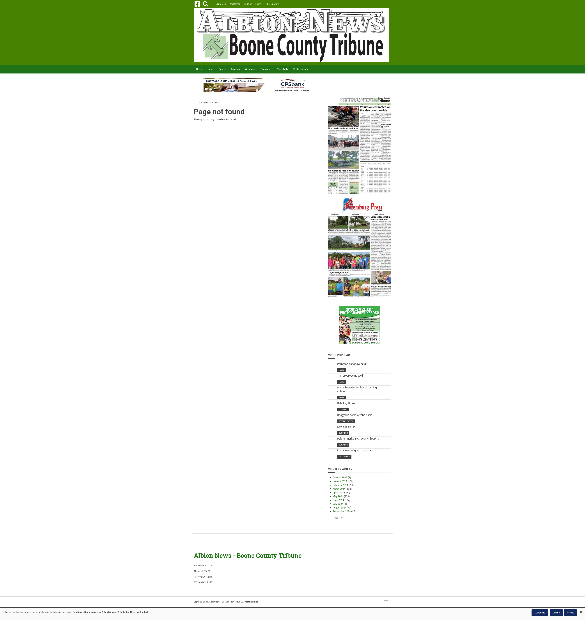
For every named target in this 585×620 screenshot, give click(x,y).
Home (201, 103)
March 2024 (339, 488)
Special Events (346, 421)
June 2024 (338, 500)
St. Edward (344, 457)
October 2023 (340, 477)
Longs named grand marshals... (356, 450)
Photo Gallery (272, 4)
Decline (556, 612)
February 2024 (340, 485)
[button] (205, 4)
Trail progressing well (350, 375)
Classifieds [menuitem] (282, 69)
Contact (387, 600)
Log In (258, 4)
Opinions (343, 409)
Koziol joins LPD (346, 426)
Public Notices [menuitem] (300, 69)
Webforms (235, 4)
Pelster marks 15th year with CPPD (358, 438)
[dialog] (292, 614)
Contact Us (221, 4)
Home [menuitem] (199, 69)
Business (343, 433)
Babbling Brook (346, 403)
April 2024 (338, 492)
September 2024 (342, 511)
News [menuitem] (210, 69)
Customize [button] (540, 612)
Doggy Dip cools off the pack (354, 415)
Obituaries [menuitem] (250, 69)
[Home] (291, 35)
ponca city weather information (359, 89)
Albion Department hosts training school (357, 389)
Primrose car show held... (352, 363)
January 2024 (340, 481)
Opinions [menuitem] (235, 69)
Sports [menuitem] (222, 69)
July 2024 (338, 503)
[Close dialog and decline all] (581, 611)
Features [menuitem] (265, 69)
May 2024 (338, 496)
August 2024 (339, 507)
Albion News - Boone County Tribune (248, 555)
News (341, 370)
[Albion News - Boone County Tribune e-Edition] (359, 142)
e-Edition (247, 4)
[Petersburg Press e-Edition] (359, 245)
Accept (570, 612)
